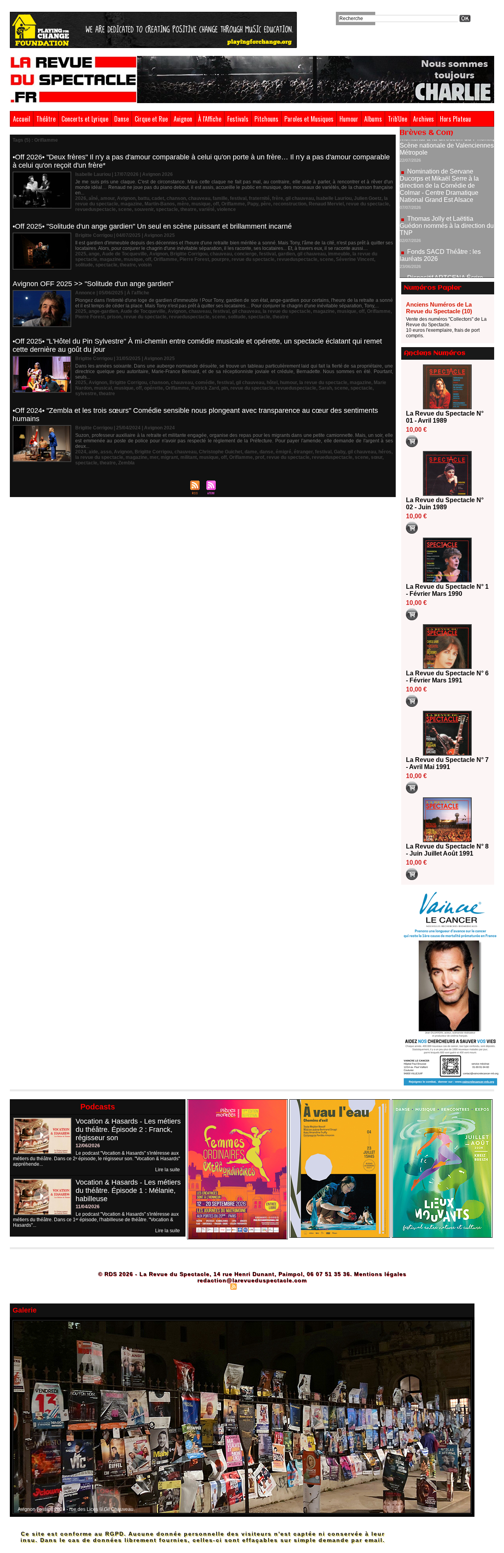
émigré (283, 452)
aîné (93, 198)
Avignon (183, 119)
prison (114, 317)
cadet (158, 198)
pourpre (220, 259)
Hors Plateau (455, 119)
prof (259, 457)
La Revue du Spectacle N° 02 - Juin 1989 (445, 503)
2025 (80, 254)
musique (201, 204)
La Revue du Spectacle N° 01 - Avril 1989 (445, 417)
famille (220, 198)
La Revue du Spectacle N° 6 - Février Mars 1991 (447, 677)
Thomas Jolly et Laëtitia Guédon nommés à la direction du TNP (447, 191)
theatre (188, 209)
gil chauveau (299, 198)
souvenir (144, 209)
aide (93, 452)
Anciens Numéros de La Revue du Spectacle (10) (439, 307)
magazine (131, 204)
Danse (121, 119)
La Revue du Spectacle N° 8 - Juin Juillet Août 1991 (447, 850)
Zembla (126, 463)
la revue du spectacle (287, 311)
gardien (286, 254)
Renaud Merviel (326, 204)
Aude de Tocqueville (124, 254)
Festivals (237, 119)
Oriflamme (233, 204)
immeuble (339, 254)
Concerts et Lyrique (84, 119)
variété (207, 209)
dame (251, 452)
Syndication (251, 1286)
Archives (423, 119)
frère (277, 198)
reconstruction (289, 204)
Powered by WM (286, 1286)
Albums (373, 119)
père (266, 204)
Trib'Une (397, 119)
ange (94, 254)
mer (154, 457)
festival (238, 198)
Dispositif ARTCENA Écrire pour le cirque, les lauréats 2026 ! (446, 246)
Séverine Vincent (355, 259)
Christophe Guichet (220, 452)
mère (183, 204)
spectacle (167, 209)
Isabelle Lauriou (334, 198)
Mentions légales (380, 1274)
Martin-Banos (160, 204)
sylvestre (85, 393)
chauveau (199, 198)
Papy (252, 204)
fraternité (259, 198)
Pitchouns (266, 119)
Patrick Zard (205, 388)
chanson (176, 198)
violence (226, 209)
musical (103, 388)
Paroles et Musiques (309, 119)
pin (224, 388)
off (216, 204)
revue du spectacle (367, 204)
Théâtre (46, 119)
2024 (80, 452)
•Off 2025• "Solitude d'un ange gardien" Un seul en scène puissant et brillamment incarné (152, 226)
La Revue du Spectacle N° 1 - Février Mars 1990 (447, 590)
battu (143, 198)
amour (107, 198)
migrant (169, 457)
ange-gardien (103, 311)
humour (288, 382)
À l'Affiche (209, 119)
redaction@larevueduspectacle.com (252, 1280)
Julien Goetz (368, 198)
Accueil (21, 119)
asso (105, 452)
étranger (303, 452)
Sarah (325, 388)
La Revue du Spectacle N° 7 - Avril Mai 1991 (447, 763)
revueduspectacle (95, 209)
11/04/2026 (88, 1206)
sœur (376, 457)
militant (188, 457)
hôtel (272, 382)
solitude (84, 265)
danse (266, 452)
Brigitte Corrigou (189, 254)
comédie (205, 382)
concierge (245, 254)
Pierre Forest (194, 259)
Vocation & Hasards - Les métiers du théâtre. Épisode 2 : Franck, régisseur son (128, 1129)
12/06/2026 (88, 1145)
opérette (153, 388)
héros (384, 452)
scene (125, 209)
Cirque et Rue (151, 119)
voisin (145, 265)
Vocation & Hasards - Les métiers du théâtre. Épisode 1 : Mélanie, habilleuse (128, 1190)
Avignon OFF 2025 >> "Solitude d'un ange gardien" (93, 284)
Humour (348, 119)
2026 (80, 198)
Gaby (339, 452)
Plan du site (214, 1286)
